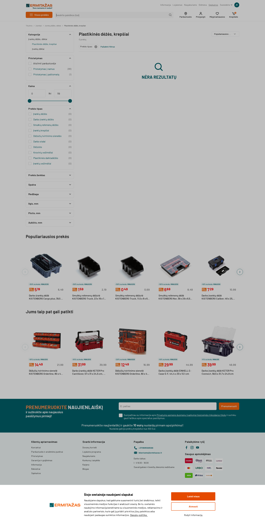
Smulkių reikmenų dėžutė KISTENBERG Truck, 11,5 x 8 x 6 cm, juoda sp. (131, 297)
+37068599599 (146, 447)
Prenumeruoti (229, 406)
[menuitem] (165, 4)
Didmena (203, 5)
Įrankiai (39, 25)
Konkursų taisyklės (91, 460)
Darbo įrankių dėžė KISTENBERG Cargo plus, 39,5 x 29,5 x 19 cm (45, 297)
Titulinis (29, 25)
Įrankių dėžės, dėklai (53, 25)
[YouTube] (197, 447)
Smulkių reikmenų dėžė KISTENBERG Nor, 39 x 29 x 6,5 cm (174, 297)
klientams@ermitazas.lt (150, 452)
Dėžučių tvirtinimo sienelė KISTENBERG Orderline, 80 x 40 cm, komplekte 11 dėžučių (132, 372)
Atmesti (193, 506)
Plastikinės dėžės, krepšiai (75, 25)
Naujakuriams (190, 5)
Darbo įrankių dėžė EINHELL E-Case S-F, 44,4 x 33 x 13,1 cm (175, 372)
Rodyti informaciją (193, 515)
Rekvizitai (35, 469)
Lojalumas (177, 5)
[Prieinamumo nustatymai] (236, 4)
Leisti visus (193, 496)
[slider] (29, 101)
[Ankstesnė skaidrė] (25, 272)
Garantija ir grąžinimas (41, 460)
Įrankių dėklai (38, 49)
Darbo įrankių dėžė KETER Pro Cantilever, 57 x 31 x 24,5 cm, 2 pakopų (88, 372)
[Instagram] (192, 447)
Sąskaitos (213, 5)
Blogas (86, 469)
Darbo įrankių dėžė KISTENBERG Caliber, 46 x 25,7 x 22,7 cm (219, 297)
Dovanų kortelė (90, 447)
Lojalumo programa (92, 451)
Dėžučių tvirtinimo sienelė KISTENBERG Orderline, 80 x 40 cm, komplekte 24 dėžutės (45, 372)
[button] (185, 15)
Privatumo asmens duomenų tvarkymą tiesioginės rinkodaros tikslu (191, 415)
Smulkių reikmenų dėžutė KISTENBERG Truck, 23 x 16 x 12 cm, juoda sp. (88, 297)
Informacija (165, 5)
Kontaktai (36, 447)
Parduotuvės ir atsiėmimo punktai (47, 451)
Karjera (86, 464)
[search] (170, 15)
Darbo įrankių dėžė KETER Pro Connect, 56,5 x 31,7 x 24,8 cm (218, 372)
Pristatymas (37, 456)
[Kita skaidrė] (240, 272)
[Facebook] (186, 447)
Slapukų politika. (139, 515)
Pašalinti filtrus (108, 46)
